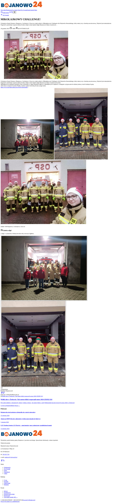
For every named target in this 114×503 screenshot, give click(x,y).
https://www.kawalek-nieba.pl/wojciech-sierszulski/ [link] (14, 87)
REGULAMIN (12, 501)
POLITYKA (4, 501)
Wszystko (3, 10)
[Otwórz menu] (14, 12)
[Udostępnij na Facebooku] (2, 393)
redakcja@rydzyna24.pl (11, 457)
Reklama (6, 484)
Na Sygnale (24, 10)
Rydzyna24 (7, 495)
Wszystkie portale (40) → (11, 497)
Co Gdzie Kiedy (16, 10)
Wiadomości (9, 10)
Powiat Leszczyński (9, 494)
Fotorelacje (7, 472)
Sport (28, 10)
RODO (18, 501)
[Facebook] (2, 461)
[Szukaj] (2, 12)
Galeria (32, 10)
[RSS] (4, 461)
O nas (5, 480)
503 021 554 (6, 454)
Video (35, 10)
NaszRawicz (7, 492)
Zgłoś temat (7, 483)
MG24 (6, 491)
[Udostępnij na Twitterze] (4, 393)
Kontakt (6, 481)
